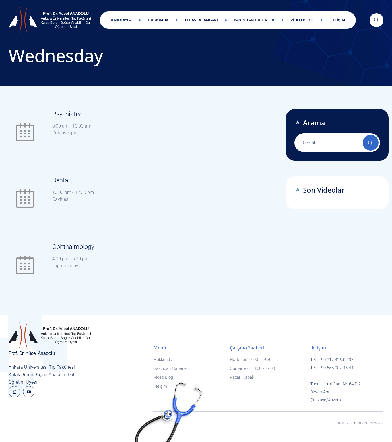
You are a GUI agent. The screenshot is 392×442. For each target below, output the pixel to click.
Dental (61, 180)
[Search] (376, 20)
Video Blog (301, 20)
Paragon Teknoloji (367, 423)
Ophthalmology (73, 246)
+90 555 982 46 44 (336, 367)
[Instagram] (14, 391)
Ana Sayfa (121, 20)
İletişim (337, 20)
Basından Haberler (254, 20)
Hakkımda (158, 20)
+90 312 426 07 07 (336, 359)
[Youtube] (28, 391)
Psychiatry (66, 114)
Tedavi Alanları (201, 20)
